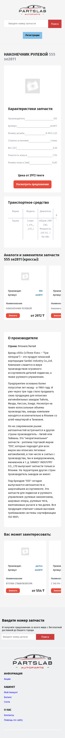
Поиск (55, 24)
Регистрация (33, 35)
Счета (7, 701)
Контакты (9, 715)
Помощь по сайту (13, 720)
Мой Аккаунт (11, 692)
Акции (7, 679)
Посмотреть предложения (32, 184)
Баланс (8, 697)
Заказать (13, 315)
